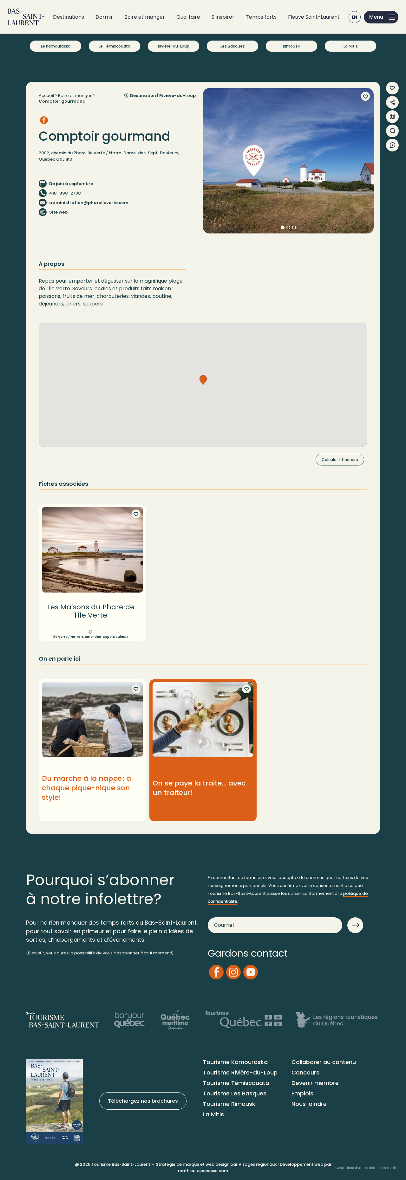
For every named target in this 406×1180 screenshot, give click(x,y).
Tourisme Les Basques (234, 1093)
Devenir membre (315, 1083)
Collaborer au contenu (323, 1062)
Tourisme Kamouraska (235, 1062)
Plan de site (388, 1167)
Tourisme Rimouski (230, 1104)
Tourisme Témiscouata (236, 1083)
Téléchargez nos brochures (143, 1101)
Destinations (68, 17)
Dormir (104, 17)
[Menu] (381, 17)
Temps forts (261, 17)
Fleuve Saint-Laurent (314, 17)
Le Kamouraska (55, 46)
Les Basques (232, 46)
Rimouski (291, 46)
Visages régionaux (258, 1164)
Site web (58, 212)
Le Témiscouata (114, 46)
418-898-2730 (65, 193)
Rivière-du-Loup (173, 46)
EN (354, 17)
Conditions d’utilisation (355, 1167)
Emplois (302, 1093)
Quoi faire (188, 17)
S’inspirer (223, 17)
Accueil (46, 96)
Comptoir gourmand (62, 101)
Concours (305, 1072)
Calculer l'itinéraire (340, 459)
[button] (203, 380)
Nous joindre (309, 1104)
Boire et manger (144, 17)
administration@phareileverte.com (88, 203)
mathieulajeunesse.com (203, 1171)
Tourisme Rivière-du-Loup (240, 1072)
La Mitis (351, 46)
